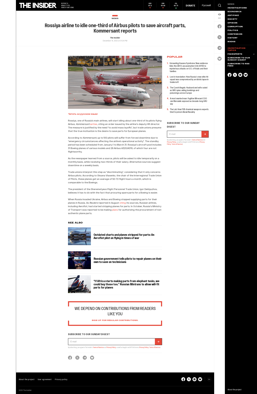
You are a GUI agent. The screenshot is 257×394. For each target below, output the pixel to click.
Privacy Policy (111, 347)
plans (115, 209)
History (233, 38)
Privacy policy (61, 379)
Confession (235, 34)
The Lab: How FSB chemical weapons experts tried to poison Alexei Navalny (189, 110)
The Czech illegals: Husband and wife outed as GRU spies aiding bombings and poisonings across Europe (188, 90)
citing (123, 202)
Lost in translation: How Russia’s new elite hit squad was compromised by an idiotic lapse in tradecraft (189, 79)
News (115, 18)
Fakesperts (235, 54)
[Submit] (158, 341)
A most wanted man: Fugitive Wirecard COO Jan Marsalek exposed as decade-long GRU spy (188, 101)
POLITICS (233, 30)
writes (93, 124)
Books (231, 42)
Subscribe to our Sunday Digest (239, 59)
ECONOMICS (234, 12)
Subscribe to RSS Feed (239, 65)
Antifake (233, 15)
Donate (190, 5)
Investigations (237, 8)
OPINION (232, 23)
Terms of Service (98, 347)
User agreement (45, 379)
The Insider (115, 37)
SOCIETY (232, 19)
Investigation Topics (236, 49)
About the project (27, 379)
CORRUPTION (235, 27)
